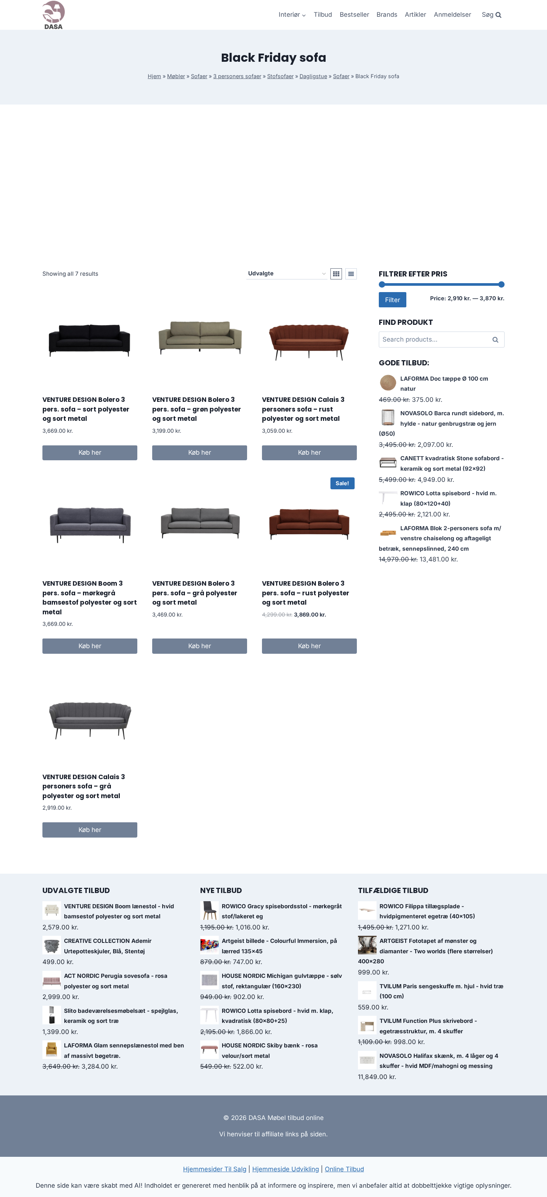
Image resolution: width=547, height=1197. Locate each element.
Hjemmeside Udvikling (285, 1169)
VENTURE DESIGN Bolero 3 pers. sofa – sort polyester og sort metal (85, 409)
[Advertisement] (273, 186)
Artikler (415, 14)
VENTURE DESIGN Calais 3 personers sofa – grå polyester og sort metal (83, 786)
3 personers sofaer (237, 76)
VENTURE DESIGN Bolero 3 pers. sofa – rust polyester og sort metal (305, 593)
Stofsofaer (280, 76)
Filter (392, 300)
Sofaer (199, 76)
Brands (387, 14)
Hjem (154, 76)
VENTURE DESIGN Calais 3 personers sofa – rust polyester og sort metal (303, 409)
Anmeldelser (452, 14)
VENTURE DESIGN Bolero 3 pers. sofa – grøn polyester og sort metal (196, 409)
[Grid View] (336, 273)
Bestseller (354, 14)
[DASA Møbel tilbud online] (53, 15)
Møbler (176, 76)
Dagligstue (313, 76)
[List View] (351, 273)
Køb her (90, 452)
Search (497, 339)
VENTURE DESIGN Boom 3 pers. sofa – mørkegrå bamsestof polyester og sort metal (89, 598)
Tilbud (323, 14)
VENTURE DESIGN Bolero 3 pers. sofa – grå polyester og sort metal (194, 593)
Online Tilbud (344, 1169)
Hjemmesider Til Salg (214, 1169)
